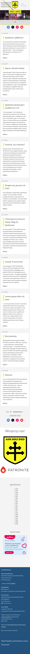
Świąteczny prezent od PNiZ (15, 187)
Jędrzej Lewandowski (6, 617)
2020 (16, 494)
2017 (16, 499)
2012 (16, 509)
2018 (16, 498)
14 (10, 411)
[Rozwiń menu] (15, 22)
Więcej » (5, 57)
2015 (16, 503)
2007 (16, 518)
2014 (16, 505)
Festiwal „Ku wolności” (15, 144)
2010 (16, 512)
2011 (16, 511)
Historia (8, 375)
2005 (16, 522)
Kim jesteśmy (11, 336)
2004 (16, 523)
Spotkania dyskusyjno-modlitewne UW (15, 106)
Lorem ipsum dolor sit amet (14, 298)
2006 (16, 520)
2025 (16, 490)
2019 (16, 496)
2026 (16, 488)
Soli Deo (15, 11)
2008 (16, 516)
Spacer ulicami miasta (14, 68)
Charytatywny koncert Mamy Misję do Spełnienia (15, 222)
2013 (16, 507)
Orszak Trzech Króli (14, 262)
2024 (16, 492)
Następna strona (18, 411)
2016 (16, 501)
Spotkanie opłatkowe (14, 37)
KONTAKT (12, 583)
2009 (16, 514)
